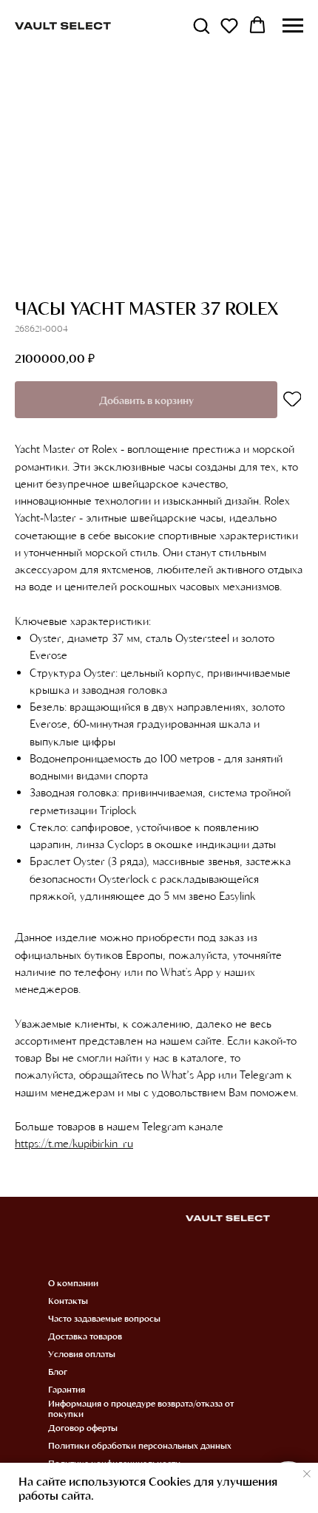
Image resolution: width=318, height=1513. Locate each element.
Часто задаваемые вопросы (104, 1318)
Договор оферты (83, 1427)
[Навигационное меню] (293, 25)
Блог (57, 1371)
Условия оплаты (81, 1353)
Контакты (68, 1300)
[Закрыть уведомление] (307, 1473)
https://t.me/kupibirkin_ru (74, 1143)
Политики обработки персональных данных (139, 1445)
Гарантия (66, 1389)
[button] (201, 25)
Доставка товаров (85, 1336)
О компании (73, 1282)
